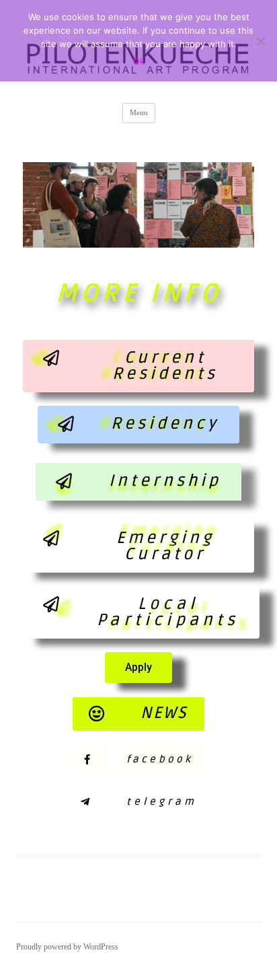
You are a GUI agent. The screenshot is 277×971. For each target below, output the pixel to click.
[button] (138, 366)
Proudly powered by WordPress (67, 946)
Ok (139, 61)
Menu (139, 112)
